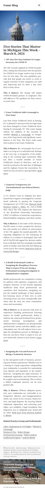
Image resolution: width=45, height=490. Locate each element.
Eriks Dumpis (22, 448)
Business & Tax (9, 432)
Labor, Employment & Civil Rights (17, 426)
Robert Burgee (24, 432)
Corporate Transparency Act (31, 452)
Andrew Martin (28, 437)
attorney (15, 452)
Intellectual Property (12, 437)
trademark (13, 456)
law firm (29, 454)
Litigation (6, 452)
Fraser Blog (10, 5)
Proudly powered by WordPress (13, 487)
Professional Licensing (12, 435)
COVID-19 (6, 454)
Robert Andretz (30, 435)
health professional (20, 454)
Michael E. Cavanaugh (21, 134)
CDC (20, 452)
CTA (11, 454)
